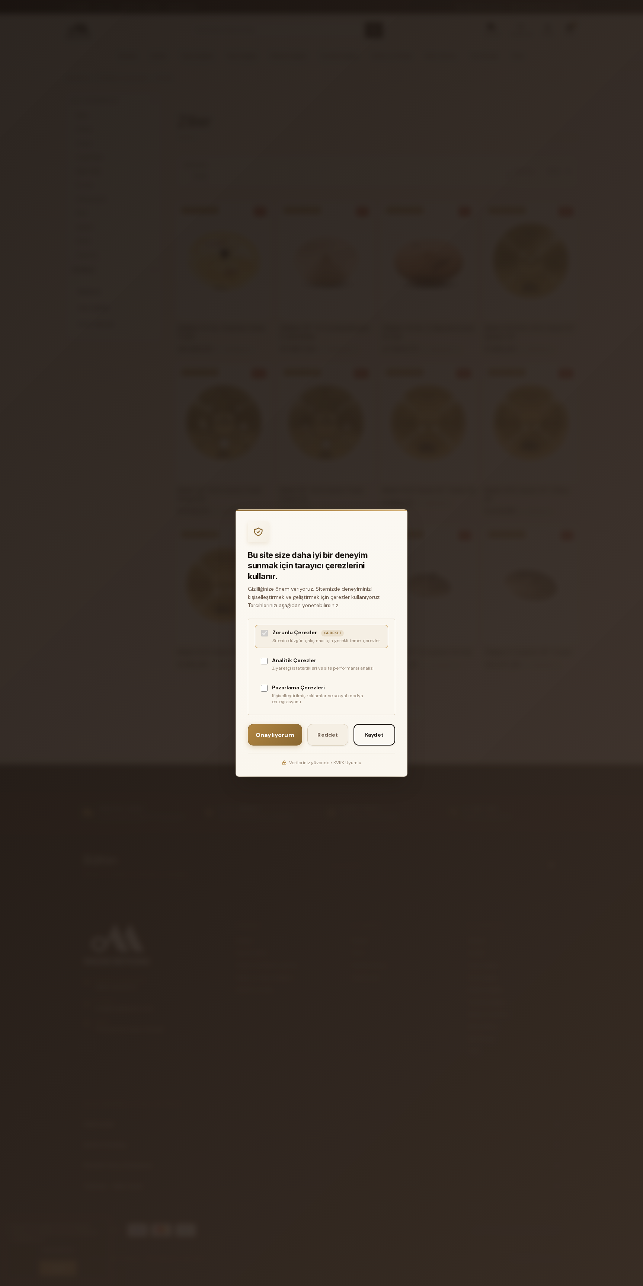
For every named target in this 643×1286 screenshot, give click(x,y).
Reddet (327, 734)
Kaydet (374, 734)
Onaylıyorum (275, 735)
